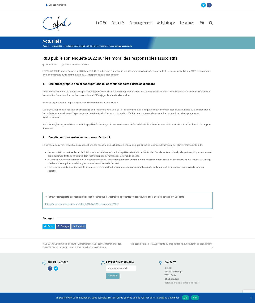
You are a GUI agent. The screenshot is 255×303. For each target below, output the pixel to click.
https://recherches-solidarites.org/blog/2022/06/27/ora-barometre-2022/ (81, 204)
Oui (186, 297)
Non (195, 297)
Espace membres (57, 5)
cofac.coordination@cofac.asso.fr (181, 282)
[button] (48, 226)
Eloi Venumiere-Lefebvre (77, 64)
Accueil (45, 46)
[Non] (250, 298)
